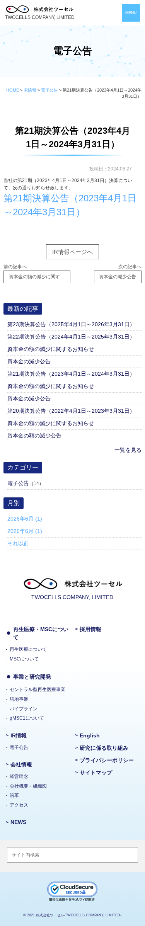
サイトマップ (96, 772)
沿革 (14, 795)
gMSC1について (27, 718)
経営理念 (19, 776)
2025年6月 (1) (24, 531)
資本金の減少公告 (29, 361)
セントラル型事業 (37, 689)
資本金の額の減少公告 (34, 435)
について (28, 649)
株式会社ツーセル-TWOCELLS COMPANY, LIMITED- (78, 915)
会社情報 (21, 764)
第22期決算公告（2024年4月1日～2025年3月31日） (71, 337)
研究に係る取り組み (104, 748)
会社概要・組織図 (28, 786)
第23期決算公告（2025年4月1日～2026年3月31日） (71, 324)
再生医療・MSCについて (40, 633)
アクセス (19, 805)
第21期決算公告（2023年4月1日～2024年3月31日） (71, 374)
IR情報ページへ (72, 252)
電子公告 (18, 483)
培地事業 (19, 699)
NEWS (18, 822)
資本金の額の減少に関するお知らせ (50, 349)
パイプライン (24, 709)
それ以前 (18, 543)
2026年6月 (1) (24, 519)
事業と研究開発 (32, 677)
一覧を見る (127, 450)
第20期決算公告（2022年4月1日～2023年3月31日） (71, 411)
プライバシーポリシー (107, 760)
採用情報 (90, 629)
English (90, 735)
